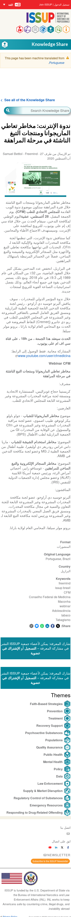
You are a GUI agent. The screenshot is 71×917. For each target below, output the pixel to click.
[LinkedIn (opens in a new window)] (56, 847)
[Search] (13, 110)
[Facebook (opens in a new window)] (68, 847)
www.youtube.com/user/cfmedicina (44, 355)
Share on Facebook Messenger (36, 626)
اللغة (10, 4)
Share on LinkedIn (47, 626)
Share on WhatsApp (42, 626)
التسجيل (30, 648)
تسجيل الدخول (61, 4)
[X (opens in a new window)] (62, 847)
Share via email (31, 626)
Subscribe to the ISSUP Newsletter (50, 861)
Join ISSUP (45, 4)
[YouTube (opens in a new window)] (50, 847)
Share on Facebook (52, 626)
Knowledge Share (50, 44)
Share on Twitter (58, 626)
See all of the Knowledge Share (29, 99)
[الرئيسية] (48, 21)
